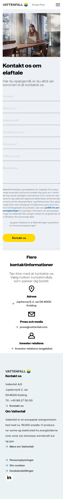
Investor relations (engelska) (33, 348)
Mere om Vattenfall (22, 446)
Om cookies (17, 465)
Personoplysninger (22, 460)
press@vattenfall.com (34, 327)
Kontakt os (17, 405)
